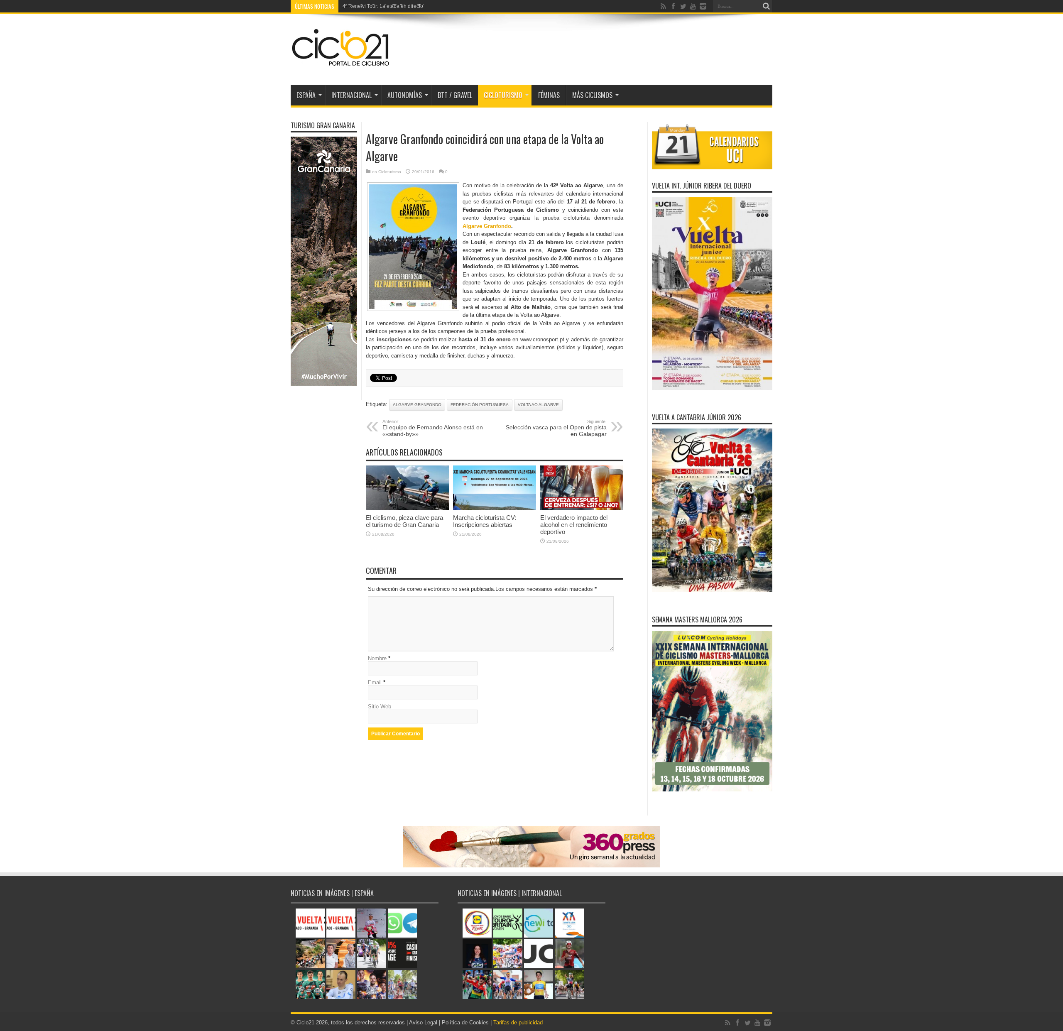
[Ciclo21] (341, 64)
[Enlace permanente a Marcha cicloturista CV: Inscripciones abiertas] (494, 508)
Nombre (377, 658)
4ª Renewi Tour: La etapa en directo (383, 6)
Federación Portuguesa (480, 404)
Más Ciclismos (592, 95)
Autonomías (404, 95)
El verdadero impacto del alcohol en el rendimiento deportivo (573, 524)
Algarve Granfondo (487, 226)
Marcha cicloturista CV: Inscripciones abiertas (484, 521)
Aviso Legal (423, 1022)
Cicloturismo (503, 95)
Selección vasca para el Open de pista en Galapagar (556, 428)
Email (375, 682)
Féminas (549, 95)
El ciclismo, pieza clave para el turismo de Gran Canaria (404, 521)
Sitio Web (379, 706)
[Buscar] (766, 6)
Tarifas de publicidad (518, 1022)
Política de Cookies (465, 1022)
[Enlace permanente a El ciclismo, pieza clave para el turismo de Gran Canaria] (407, 508)
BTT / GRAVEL (455, 95)
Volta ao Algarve (538, 404)
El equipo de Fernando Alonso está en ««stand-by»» (432, 428)
